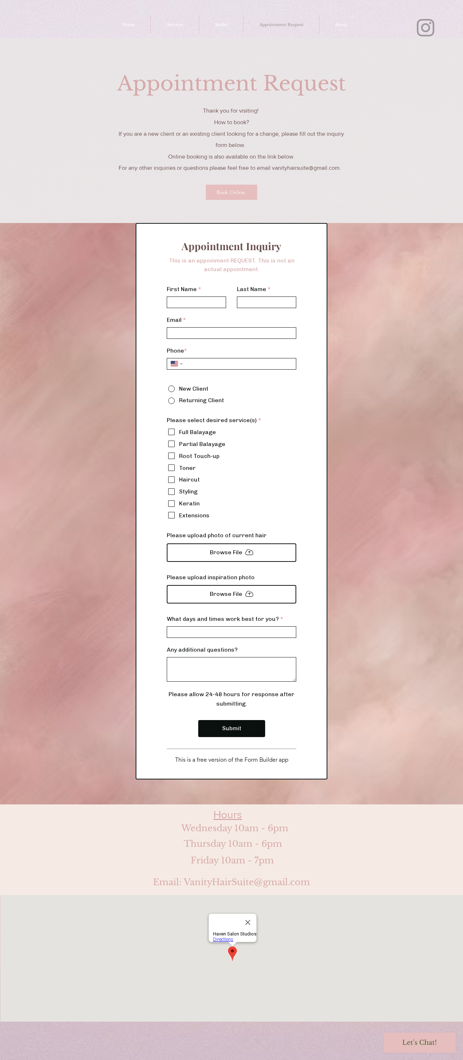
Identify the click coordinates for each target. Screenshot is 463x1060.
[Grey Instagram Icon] (425, 27)
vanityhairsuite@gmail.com (306, 168)
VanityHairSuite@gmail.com (247, 882)
